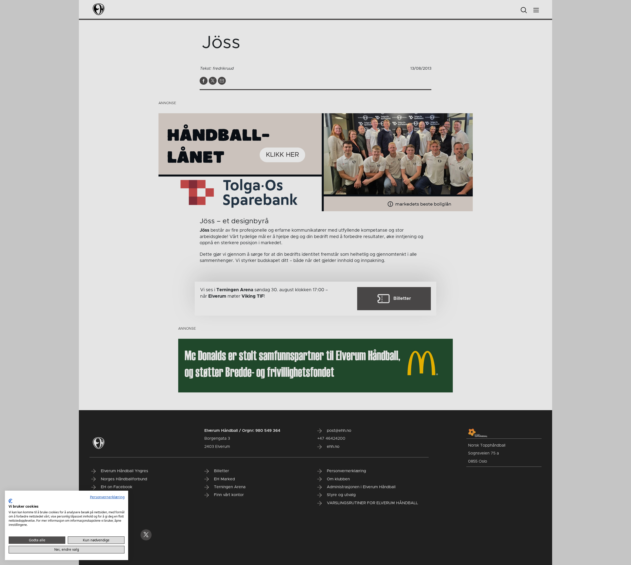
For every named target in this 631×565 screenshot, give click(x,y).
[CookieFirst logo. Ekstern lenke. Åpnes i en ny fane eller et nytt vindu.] (10, 501)
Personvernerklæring (107, 497)
